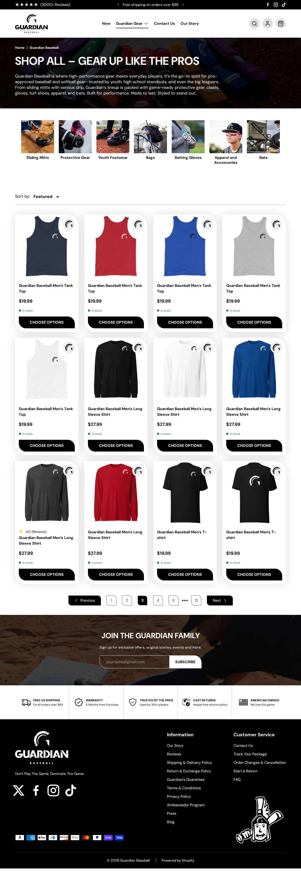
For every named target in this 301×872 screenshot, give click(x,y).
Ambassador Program (186, 804)
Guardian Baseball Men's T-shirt (182, 535)
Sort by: (22, 196)
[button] (254, 23)
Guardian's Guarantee (186, 779)
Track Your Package (250, 754)
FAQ (237, 779)
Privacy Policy (179, 796)
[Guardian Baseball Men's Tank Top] (47, 246)
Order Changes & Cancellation (260, 762)
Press (171, 813)
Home (19, 47)
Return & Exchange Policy (189, 771)
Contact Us (164, 23)
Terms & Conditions (184, 788)
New (106, 23)
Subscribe (185, 661)
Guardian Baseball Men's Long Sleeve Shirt (115, 411)
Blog (170, 821)
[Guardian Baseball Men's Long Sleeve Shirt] (116, 369)
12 (196, 600)
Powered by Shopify (178, 860)
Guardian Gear (129, 23)
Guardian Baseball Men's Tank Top (46, 288)
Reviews (174, 754)
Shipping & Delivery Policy (189, 762)
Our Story (190, 23)
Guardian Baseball (44, 47)
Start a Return (245, 771)
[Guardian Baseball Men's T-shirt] (185, 493)
